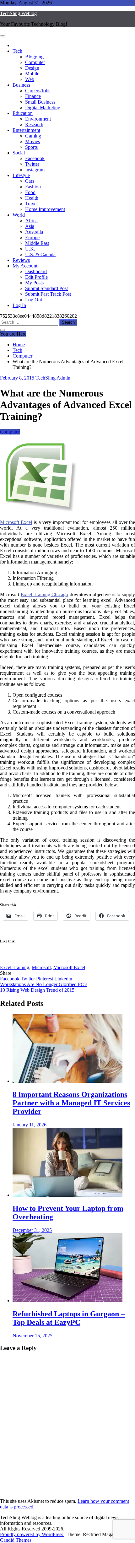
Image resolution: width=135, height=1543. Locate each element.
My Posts (34, 282)
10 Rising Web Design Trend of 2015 (37, 990)
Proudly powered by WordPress (32, 1534)
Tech (17, 51)
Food (30, 192)
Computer (35, 62)
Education (23, 113)
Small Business (40, 102)
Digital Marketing (42, 107)
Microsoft (41, 967)
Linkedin (63, 978)
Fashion (33, 186)
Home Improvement (45, 209)
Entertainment (26, 130)
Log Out (33, 299)
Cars (29, 181)
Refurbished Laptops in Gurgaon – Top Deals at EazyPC (69, 1318)
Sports (31, 147)
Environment (38, 118)
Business (21, 85)
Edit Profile (36, 277)
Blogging (34, 56)
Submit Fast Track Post (48, 294)
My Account (25, 265)
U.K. (30, 248)
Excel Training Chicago (44, 594)
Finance (33, 96)
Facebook (35, 158)
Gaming (33, 135)
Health (31, 198)
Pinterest (45, 978)
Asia (29, 226)
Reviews (21, 260)
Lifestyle (21, 175)
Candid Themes (15, 1540)
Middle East (37, 243)
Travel (31, 203)
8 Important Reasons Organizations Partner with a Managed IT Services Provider (71, 1102)
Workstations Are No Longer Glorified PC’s (43, 984)
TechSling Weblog (18, 13)
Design (32, 68)
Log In (19, 305)
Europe (32, 237)
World (19, 215)
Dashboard (36, 271)
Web (29, 79)
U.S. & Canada (40, 254)
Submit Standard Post (46, 288)
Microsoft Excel (16, 522)
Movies (32, 141)
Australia (34, 232)
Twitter (32, 164)
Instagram (35, 169)
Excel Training (14, 967)
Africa (31, 220)
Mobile (32, 73)
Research (34, 124)
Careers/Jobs (37, 90)
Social (19, 152)
